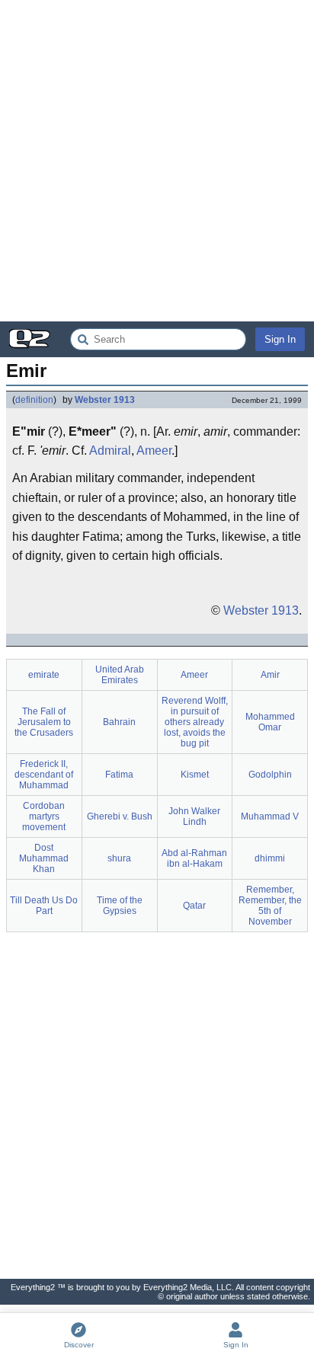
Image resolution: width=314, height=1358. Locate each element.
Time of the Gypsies (120, 905)
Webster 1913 (105, 400)
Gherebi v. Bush (119, 816)
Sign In (280, 339)
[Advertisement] (157, 161)
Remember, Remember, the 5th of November (270, 905)
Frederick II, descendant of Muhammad (43, 775)
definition (34, 400)
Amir (270, 674)
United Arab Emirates (119, 674)
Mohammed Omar (270, 722)
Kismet (195, 774)
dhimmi (270, 858)
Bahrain (119, 722)
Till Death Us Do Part (44, 905)
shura (119, 858)
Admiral (110, 450)
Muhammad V (270, 816)
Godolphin (270, 774)
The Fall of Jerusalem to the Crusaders (43, 722)
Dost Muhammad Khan (44, 858)
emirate (43, 674)
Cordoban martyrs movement (44, 816)
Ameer (153, 450)
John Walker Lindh (194, 816)
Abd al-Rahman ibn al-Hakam (194, 858)
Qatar (194, 905)
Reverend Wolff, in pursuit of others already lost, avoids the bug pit (195, 722)
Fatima (119, 774)
